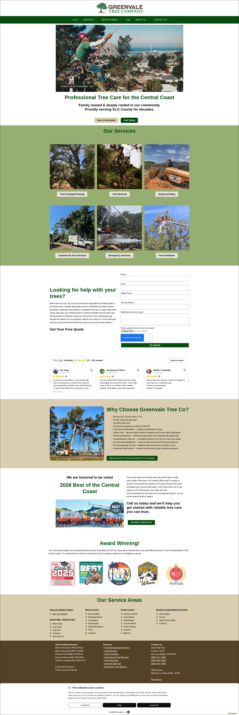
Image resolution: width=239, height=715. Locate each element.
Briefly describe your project (132, 312)
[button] (188, 381)
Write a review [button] (177, 360)
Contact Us (160, 20)
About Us (140, 20)
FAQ (128, 20)
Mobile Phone (126, 293)
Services (88, 20)
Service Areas (110, 20)
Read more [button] (151, 392)
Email (123, 284)
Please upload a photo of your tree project (137, 328)
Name (123, 274)
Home (75, 20)
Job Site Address (128, 302)
